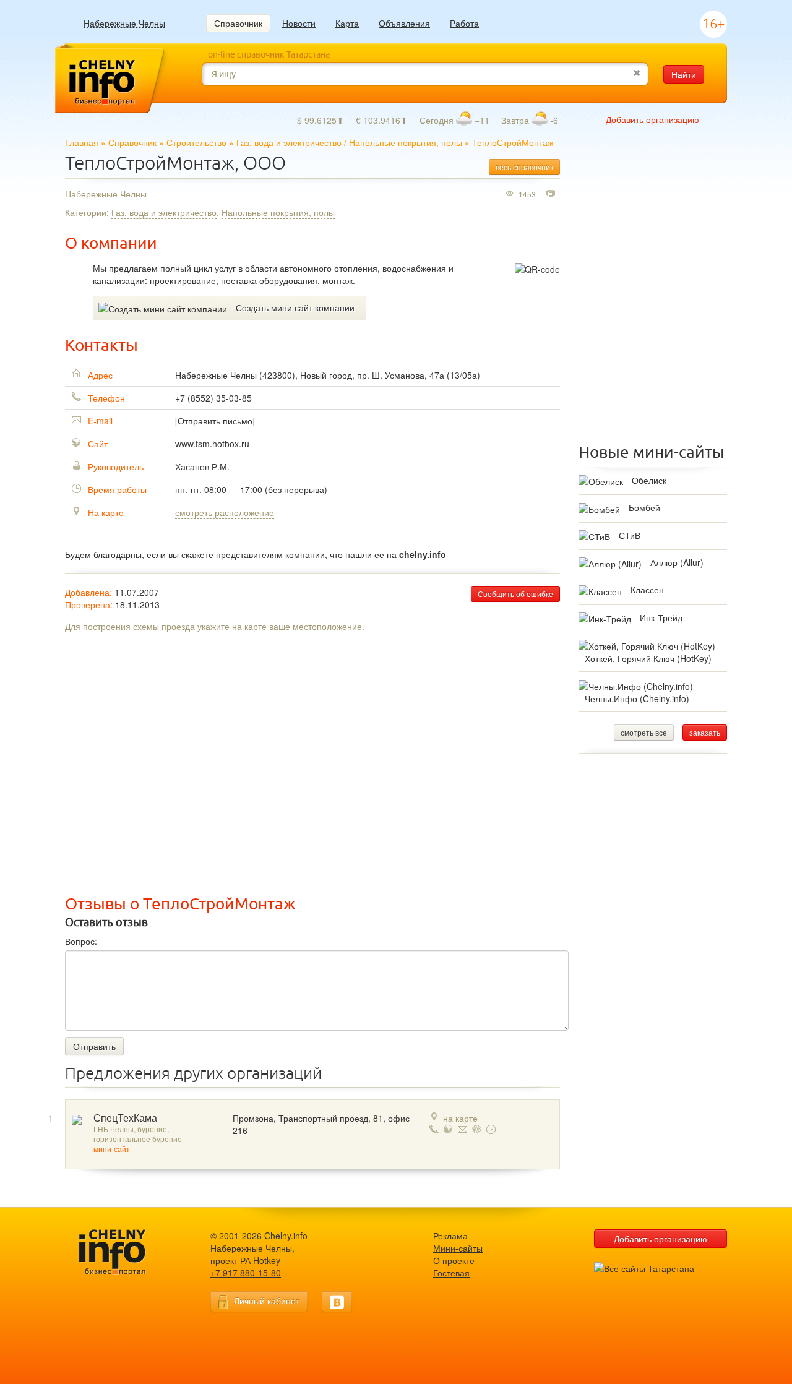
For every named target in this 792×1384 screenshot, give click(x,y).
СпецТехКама (125, 1118)
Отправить (94, 1046)
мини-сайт (111, 1149)
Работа (464, 23)
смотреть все (644, 732)
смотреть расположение (224, 512)
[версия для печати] (552, 193)
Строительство (196, 142)
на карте (460, 1118)
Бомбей (644, 507)
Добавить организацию (652, 119)
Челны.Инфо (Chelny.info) (637, 698)
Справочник (238, 23)
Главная (81, 142)
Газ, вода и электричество (289, 142)
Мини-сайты (458, 1248)
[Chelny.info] (123, 1252)
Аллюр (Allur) (677, 562)
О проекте (454, 1260)
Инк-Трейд (661, 617)
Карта (347, 23)
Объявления (404, 23)
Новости (299, 23)
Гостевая (451, 1272)
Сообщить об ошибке (515, 593)
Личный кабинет (266, 1300)
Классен (647, 589)
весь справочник (524, 166)
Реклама (450, 1235)
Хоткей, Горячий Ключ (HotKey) (648, 658)
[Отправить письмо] (215, 421)
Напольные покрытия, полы (405, 142)
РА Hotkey (260, 1260)
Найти (683, 74)
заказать (704, 732)
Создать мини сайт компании (295, 307)
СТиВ (629, 535)
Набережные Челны (124, 23)
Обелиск (649, 480)
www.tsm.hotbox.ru (212, 443)
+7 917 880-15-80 (245, 1272)
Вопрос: (81, 941)
